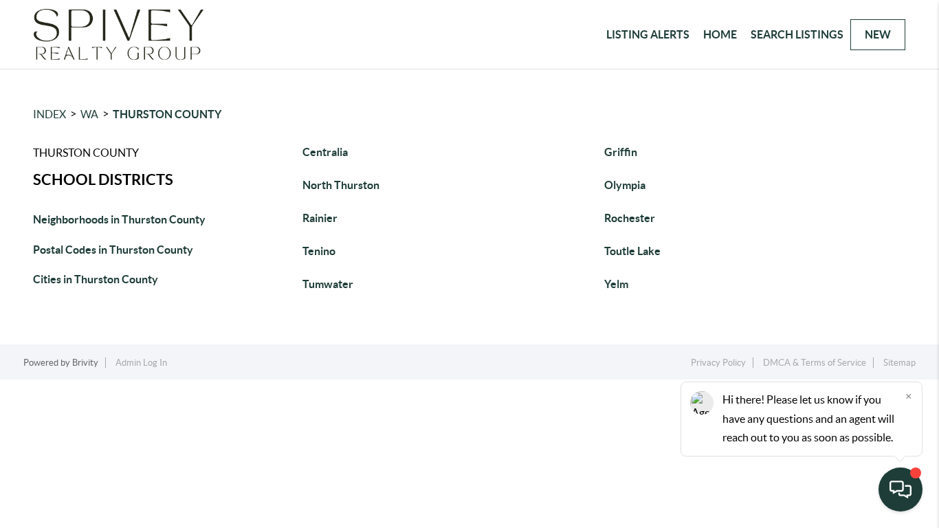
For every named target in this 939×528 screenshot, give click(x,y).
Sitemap (899, 363)
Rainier (320, 217)
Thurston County (167, 114)
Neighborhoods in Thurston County (119, 219)
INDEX (49, 114)
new (878, 34)
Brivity (85, 363)
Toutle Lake (632, 250)
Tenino (318, 250)
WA (89, 114)
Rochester (629, 217)
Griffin (620, 151)
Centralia (325, 151)
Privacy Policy (718, 363)
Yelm (616, 283)
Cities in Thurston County (95, 279)
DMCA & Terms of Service (814, 363)
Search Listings (797, 34)
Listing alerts (647, 34)
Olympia (624, 184)
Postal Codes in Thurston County (113, 249)
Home (720, 34)
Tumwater (327, 283)
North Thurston (340, 184)
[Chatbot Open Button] (901, 490)
